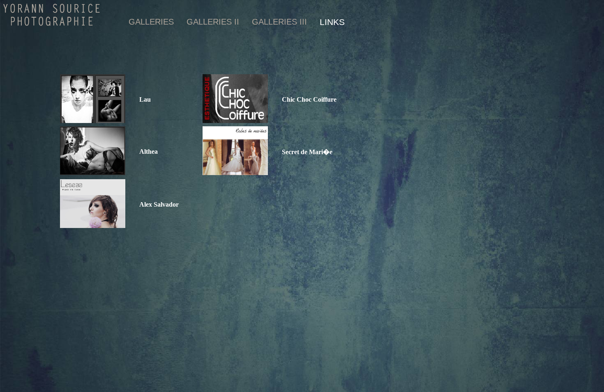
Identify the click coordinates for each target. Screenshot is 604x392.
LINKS (332, 22)
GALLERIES (151, 21)
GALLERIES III (279, 21)
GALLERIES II (213, 21)
